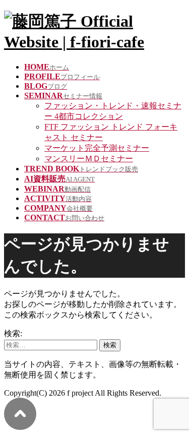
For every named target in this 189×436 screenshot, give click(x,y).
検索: (13, 333)
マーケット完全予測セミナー (96, 148)
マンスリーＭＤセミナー (88, 158)
